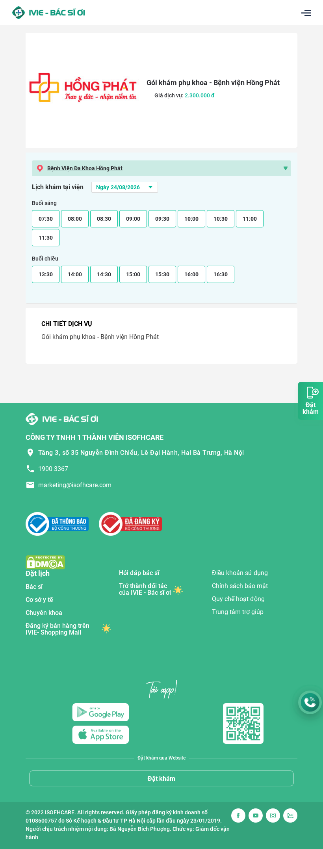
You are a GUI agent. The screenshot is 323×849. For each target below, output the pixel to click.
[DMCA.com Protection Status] (45, 562)
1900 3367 (53, 469)
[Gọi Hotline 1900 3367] (310, 702)
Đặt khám (161, 778)
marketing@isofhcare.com (74, 485)
